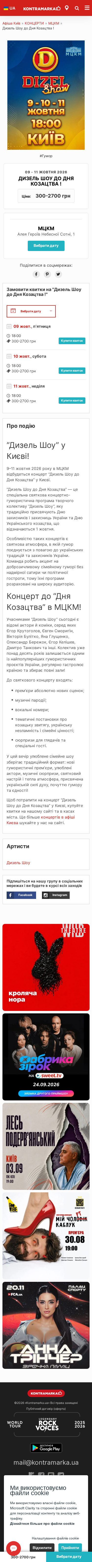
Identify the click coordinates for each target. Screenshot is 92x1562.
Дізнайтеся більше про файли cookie (42, 1523)
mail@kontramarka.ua (46, 1462)
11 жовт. (21, 386)
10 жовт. (21, 356)
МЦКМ (53, 23)
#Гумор (46, 156)
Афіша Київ (11, 23)
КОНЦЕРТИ (34, 23)
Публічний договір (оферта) (46, 1409)
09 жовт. (22, 326)
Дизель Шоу (18, 862)
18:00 (16, 335)
